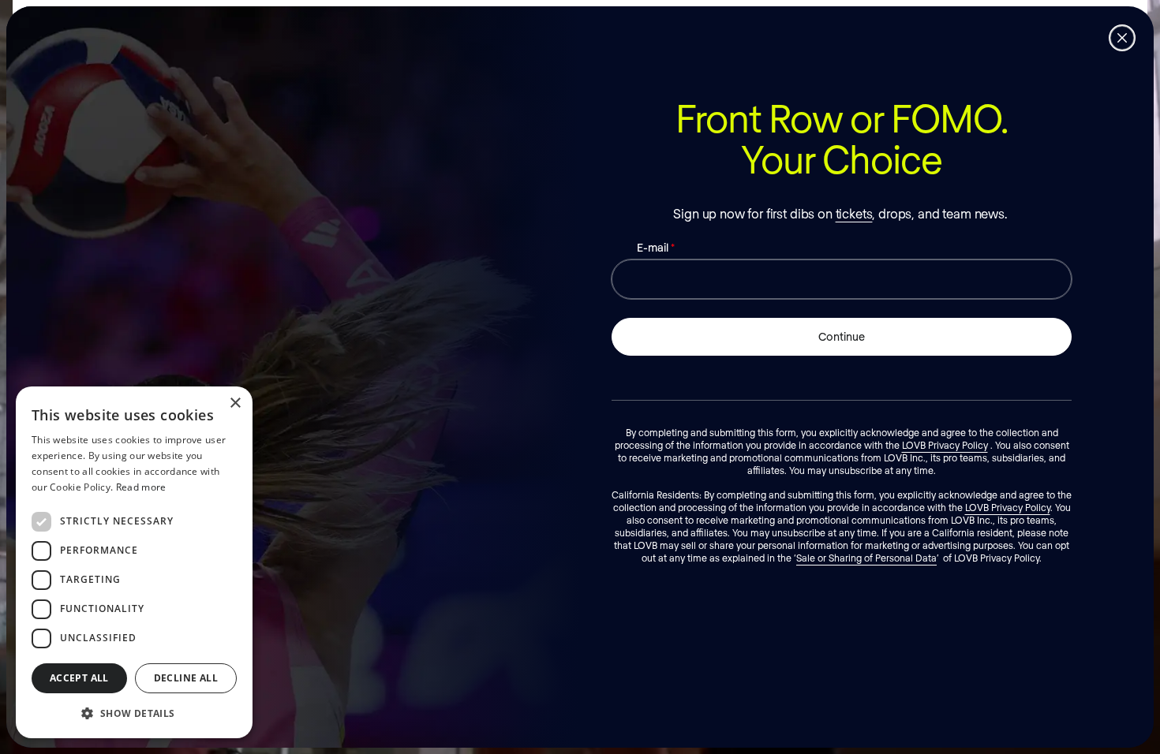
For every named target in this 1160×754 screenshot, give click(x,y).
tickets (854, 213)
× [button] (235, 403)
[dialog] (134, 562)
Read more (141, 487)
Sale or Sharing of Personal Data (866, 557)
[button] (134, 713)
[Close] (1122, 37)
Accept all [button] (79, 678)
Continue (841, 336)
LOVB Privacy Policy (945, 444)
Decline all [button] (186, 678)
